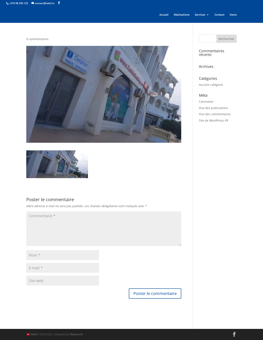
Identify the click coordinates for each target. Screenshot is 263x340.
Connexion (206, 101)
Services (200, 14)
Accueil (163, 14)
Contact (219, 14)
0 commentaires (37, 39)
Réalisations (181, 14)
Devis (233, 14)
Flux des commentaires (215, 114)
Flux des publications (213, 108)
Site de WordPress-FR (213, 120)
